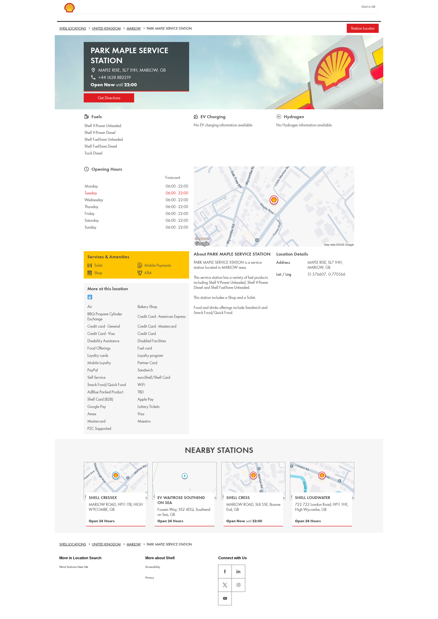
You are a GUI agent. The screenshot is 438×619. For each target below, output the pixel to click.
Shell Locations (72, 28)
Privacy (149, 578)
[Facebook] (225, 571)
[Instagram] (238, 585)
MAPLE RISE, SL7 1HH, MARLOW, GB (132, 70)
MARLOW (134, 28)
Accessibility (152, 567)
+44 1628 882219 (114, 77)
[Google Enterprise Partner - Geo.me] (202, 239)
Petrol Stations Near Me (73, 567)
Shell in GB (368, 6)
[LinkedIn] (238, 571)
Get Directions (109, 97)
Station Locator (363, 28)
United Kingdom (106, 28)
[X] (225, 585)
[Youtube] (225, 598)
